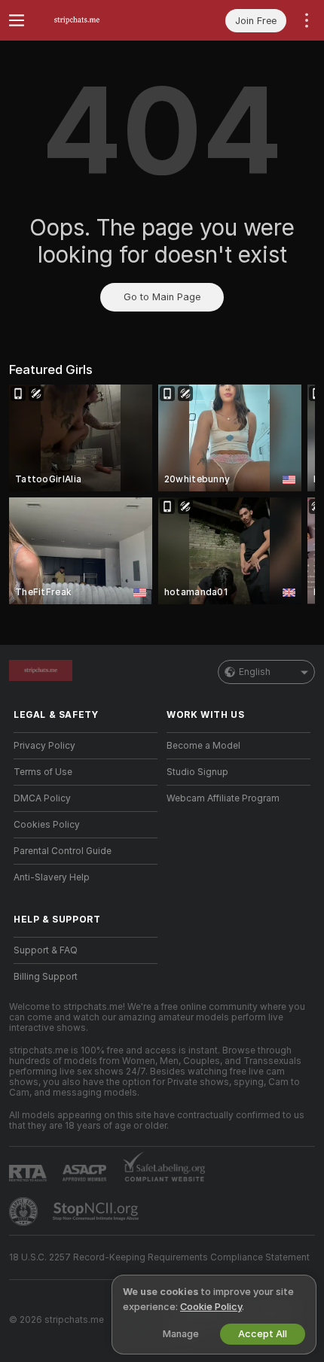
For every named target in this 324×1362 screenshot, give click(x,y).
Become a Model (203, 745)
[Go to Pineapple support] (25, 1211)
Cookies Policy (47, 824)
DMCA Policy (42, 798)
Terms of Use (43, 772)
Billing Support (46, 976)
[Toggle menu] (16, 20)
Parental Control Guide (63, 851)
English (255, 672)
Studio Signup (197, 772)
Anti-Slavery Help (52, 877)
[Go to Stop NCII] (97, 1211)
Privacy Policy (44, 745)
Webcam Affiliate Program (223, 798)
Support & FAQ (46, 950)
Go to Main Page (162, 296)
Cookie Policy (211, 1306)
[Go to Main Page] (97, 20)
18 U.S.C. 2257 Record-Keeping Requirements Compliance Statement (159, 1257)
